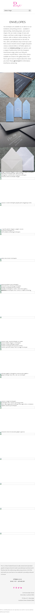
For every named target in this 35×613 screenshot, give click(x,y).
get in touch (17, 61)
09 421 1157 (13, 581)
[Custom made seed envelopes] (17, 261)
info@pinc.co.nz (17, 579)
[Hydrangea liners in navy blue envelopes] (17, 459)
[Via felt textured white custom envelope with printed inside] (17, 434)
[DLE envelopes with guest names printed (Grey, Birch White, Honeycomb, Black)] (10, 342)
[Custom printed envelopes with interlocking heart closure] (11, 402)
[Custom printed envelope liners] (10, 287)
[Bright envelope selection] (17, 172)
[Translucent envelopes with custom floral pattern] (16, 202)
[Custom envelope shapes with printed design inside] (8, 401)
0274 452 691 (21, 581)
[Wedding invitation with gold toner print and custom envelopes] (17, 179)
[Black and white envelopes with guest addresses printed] (8, 258)
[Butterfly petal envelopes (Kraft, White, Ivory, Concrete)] (9, 284)
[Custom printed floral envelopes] (17, 408)
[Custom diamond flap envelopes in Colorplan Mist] (17, 484)
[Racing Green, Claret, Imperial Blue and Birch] (17, 377)
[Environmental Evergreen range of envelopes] (14, 373)
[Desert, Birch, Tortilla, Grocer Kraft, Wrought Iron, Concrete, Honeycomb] (13, 175)
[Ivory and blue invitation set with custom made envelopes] (17, 293)
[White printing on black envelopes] (17, 146)
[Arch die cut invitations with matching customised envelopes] (17, 234)
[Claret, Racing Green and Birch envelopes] (17, 509)
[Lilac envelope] (11, 173)
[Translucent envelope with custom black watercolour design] (11, 345)
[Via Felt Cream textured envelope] (10, 286)
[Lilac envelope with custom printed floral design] (11, 341)
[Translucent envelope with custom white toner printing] (13, 347)
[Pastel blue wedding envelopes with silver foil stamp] (17, 350)
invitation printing (15, 48)
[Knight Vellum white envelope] (17, 290)
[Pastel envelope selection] (11, 229)
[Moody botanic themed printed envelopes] (9, 344)
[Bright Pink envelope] (10, 232)
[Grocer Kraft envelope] (17, 97)
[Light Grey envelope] (12, 375)
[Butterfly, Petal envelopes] (8, 405)
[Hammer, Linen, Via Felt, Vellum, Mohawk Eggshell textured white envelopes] (12, 431)
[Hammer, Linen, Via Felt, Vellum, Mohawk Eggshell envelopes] (10, 176)
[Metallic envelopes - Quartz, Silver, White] (13, 288)
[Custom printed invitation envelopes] (17, 205)
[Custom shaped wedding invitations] (17, 318)
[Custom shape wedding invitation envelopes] (17, 534)
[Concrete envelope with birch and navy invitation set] (7, 230)
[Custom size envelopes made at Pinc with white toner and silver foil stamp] (17, 122)
